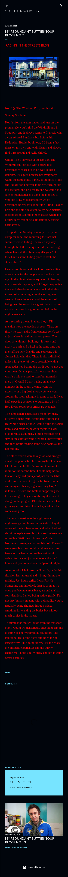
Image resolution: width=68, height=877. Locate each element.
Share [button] (7, 672)
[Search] (61, 5)
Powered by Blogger (37, 867)
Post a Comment (24, 787)
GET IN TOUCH (21, 782)
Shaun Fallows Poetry (22, 11)
